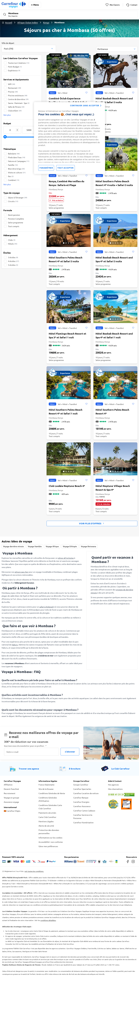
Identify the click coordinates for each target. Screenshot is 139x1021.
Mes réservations (115, 789)
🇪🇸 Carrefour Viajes (12, 811)
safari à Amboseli (46, 607)
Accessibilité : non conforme (51, 842)
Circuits (13, 201)
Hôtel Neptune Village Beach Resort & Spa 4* (113, 487)
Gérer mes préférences (48, 846)
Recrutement (9, 793)
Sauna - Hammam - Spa (18, 103)
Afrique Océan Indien (27, 22)
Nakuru (15, 644)
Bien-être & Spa (16, 168)
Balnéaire (14, 153)
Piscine (13, 91)
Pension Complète (16, 218)
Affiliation (8, 784)
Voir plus (7, 115)
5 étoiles (13, 265)
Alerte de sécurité (46, 825)
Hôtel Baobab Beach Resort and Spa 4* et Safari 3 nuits (114, 100)
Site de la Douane (46, 789)
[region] (69, 138)
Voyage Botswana (88, 546)
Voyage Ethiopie (70, 546)
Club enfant (15, 110)
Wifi (11, 84)
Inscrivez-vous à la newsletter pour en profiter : (25, 746)
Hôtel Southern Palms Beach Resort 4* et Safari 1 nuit (65, 411)
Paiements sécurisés (47, 813)
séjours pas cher (21, 572)
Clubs (11, 240)
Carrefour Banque (80, 797)
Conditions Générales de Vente (52, 793)
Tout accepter (65, 168)
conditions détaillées (48, 920)
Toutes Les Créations (18, 63)
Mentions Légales (46, 821)
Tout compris (13, 226)
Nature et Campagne (18, 161)
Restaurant (14, 88)
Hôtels (12, 243)
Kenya (46, 22)
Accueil (8, 22)
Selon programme (15, 222)
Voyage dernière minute (13, 546)
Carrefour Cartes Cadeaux (84, 810)
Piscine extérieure (17, 95)
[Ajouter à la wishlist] (86, 92)
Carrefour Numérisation (83, 822)
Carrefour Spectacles (82, 789)
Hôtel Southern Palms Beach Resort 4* (112, 411)
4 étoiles (13, 261)
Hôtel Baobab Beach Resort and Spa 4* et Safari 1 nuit (114, 335)
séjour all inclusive (66, 558)
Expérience (14, 70)
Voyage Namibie (35, 546)
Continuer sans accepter (84, 105)
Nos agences (113, 784)
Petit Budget (15, 66)
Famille (13, 165)
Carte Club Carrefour (47, 817)
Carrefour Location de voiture (86, 793)
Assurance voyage (11, 802)
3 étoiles (13, 257)
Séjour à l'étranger (17, 197)
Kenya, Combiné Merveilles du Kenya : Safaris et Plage (66, 183)
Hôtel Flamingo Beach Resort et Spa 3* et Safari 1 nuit (67, 335)
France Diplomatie (46, 784)
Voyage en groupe (11, 797)
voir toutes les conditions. (34, 871)
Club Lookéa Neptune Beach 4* (67, 485)
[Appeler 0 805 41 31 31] (121, 794)
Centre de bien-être (18, 99)
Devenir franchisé (11, 789)
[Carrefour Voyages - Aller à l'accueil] (14, 5)
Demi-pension (14, 215)
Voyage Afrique (52, 546)
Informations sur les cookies (50, 837)
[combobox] (29, 47)
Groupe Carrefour (80, 784)
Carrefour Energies (81, 802)
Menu (36, 4)
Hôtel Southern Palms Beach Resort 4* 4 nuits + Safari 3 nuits (114, 183)
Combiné (13, 180)
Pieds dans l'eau (16, 157)
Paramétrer (46, 168)
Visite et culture (17, 172)
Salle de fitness (16, 107)
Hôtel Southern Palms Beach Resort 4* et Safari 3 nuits (65, 259)
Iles (11, 176)
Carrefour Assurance (82, 806)
